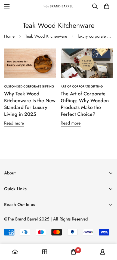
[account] (102, 252)
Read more (14, 123)
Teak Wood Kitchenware (46, 36)
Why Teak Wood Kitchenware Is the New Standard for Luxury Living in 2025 (30, 104)
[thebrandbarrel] (58, 6)
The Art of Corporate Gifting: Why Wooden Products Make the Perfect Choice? (85, 104)
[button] (106, 6)
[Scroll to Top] (107, 231)
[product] (15, 252)
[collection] (44, 252)
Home (9, 36)
